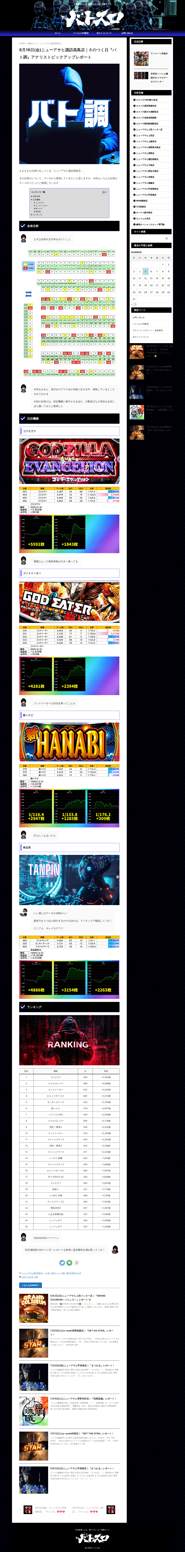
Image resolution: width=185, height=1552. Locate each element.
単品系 (38, 212)
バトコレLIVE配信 (81, 33)
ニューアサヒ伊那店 (145, 177)
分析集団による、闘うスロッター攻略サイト (92, 1530)
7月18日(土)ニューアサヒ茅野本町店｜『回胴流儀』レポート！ (83, 1398)
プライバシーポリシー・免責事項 (148, 330)
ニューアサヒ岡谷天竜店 (147, 171)
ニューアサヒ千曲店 (145, 165)
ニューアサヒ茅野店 (145, 153)
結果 (63, 1273)
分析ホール (55, 1273)
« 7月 (134, 304)
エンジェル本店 (143, 218)
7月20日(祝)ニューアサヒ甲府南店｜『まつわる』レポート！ (82, 1365)
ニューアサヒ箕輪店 (145, 183)
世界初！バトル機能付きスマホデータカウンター (159, 77)
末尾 (36, 1277)
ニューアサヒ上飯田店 (146, 141)
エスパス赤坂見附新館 (146, 117)
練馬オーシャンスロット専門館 (150, 224)
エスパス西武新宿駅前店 (147, 123)
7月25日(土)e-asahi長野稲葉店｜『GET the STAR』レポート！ (159, 369)
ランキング (37, 214)
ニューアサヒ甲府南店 (146, 194)
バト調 (46, 1273)
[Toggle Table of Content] (102, 192)
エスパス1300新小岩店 (147, 100)
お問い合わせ (127, 33)
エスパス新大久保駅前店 (147, 111)
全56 (24, 1277)
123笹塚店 (141, 206)
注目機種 (36, 199)
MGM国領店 (142, 200)
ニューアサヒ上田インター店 (149, 129)
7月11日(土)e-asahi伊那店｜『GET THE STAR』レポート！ (82, 1433)
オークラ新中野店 (144, 212)
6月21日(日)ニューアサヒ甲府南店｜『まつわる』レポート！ (82, 1468)
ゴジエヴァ (40, 203)
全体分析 (36, 196)
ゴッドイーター (42, 206)
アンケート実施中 (159, 53)
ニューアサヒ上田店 (145, 135)
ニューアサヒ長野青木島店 (148, 147)
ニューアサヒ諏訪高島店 (32, 1273)
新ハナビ (39, 209)
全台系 (30, 1277)
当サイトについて (104, 33)
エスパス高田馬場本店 (146, 105)
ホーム (58, 33)
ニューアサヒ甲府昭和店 (147, 189)
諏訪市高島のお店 (73, 1273)
